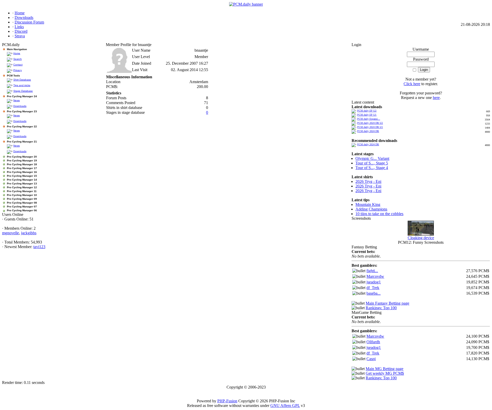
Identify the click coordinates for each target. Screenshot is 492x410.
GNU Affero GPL (285, 405)
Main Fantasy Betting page (387, 303)
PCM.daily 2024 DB (368, 131)
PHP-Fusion (227, 401)
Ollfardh (373, 342)
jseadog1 (373, 282)
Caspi (371, 359)
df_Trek (372, 287)
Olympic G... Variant (372, 158)
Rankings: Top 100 (381, 308)
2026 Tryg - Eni (368, 181)
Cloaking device (421, 238)
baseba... (373, 293)
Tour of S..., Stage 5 (371, 163)
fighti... (372, 271)
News (16, 100)
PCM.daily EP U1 (366, 114)
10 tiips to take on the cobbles (379, 214)
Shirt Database (22, 79)
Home (16, 53)
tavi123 (39, 247)
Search (17, 59)
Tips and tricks (21, 85)
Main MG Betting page (384, 369)
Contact (18, 64)
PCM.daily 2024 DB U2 (370, 122)
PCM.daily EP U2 (366, 110)
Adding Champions (371, 209)
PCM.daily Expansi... (368, 118)
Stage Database (23, 91)
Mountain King (367, 204)
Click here (412, 84)
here (436, 97)
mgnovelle (10, 233)
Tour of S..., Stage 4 (371, 167)
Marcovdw (375, 276)
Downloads (19, 106)
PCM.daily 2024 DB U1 (370, 127)
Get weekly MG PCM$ (385, 373)
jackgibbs (28, 233)
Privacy (17, 70)
